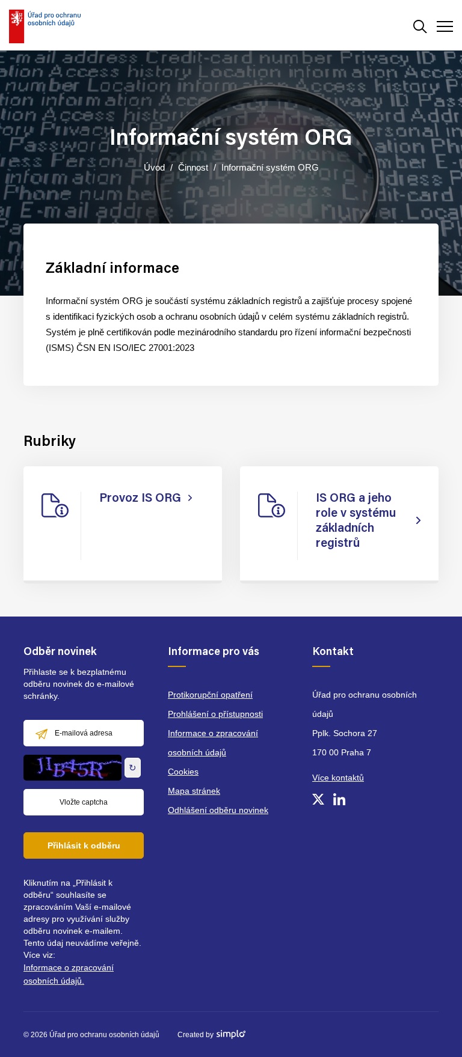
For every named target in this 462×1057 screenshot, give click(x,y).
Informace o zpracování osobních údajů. (68, 974)
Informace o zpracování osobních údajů (213, 742)
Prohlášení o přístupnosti (215, 714)
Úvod (154, 167)
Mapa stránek (194, 791)
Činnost (193, 167)
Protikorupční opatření (210, 694)
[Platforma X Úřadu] (318, 799)
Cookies (183, 771)
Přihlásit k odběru (84, 845)
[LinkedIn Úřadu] (339, 799)
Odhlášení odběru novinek (218, 810)
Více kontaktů (338, 777)
